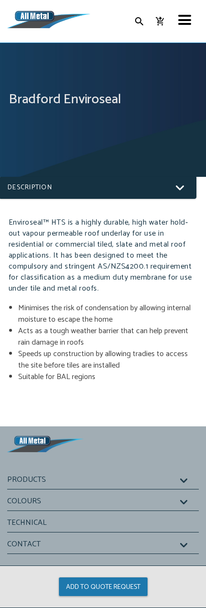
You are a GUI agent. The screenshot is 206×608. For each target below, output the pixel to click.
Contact (24, 544)
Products (26, 479)
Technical (26, 522)
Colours (24, 501)
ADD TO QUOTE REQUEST (103, 587)
